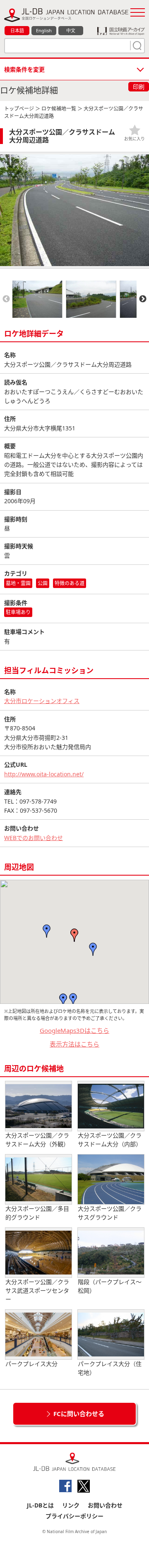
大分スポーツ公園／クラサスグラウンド (110, 1213)
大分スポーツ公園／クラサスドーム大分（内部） (110, 1139)
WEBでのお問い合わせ (33, 838)
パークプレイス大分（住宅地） (110, 1368)
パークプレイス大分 (31, 1364)
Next (143, 299)
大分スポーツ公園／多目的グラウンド (37, 1213)
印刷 (138, 87)
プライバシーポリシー (74, 1516)
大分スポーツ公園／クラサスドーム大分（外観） (37, 1139)
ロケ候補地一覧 (58, 108)
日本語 (17, 30)
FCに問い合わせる (78, 1413)
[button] (74, 935)
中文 (70, 30)
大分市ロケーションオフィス (41, 701)
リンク (70, 1505)
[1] (136, 45)
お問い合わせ (105, 1505)
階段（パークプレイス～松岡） (110, 1286)
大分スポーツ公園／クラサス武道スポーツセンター (37, 1290)
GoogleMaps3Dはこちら (74, 1030)
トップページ (19, 108)
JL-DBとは (40, 1505)
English (44, 30)
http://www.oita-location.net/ (44, 774)
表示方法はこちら (74, 1044)
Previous (6, 299)
